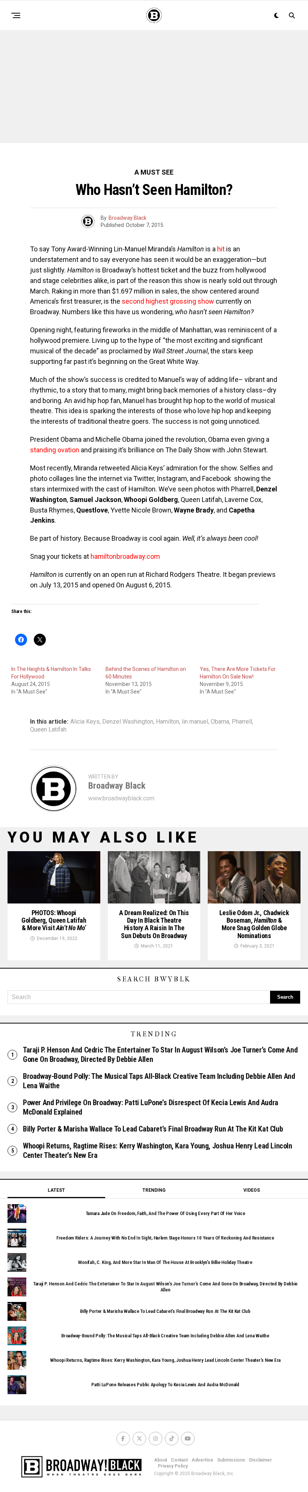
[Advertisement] (154, 86)
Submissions (231, 1460)
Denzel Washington (127, 722)
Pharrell (242, 722)
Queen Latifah (48, 730)
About (160, 1460)
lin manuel (195, 722)
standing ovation (54, 450)
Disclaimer (260, 1460)
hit (221, 249)
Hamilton (167, 722)
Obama (220, 722)
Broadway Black (127, 218)
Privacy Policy (173, 1466)
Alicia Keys (85, 722)
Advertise (202, 1460)
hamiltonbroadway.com (125, 556)
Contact (179, 1460)
